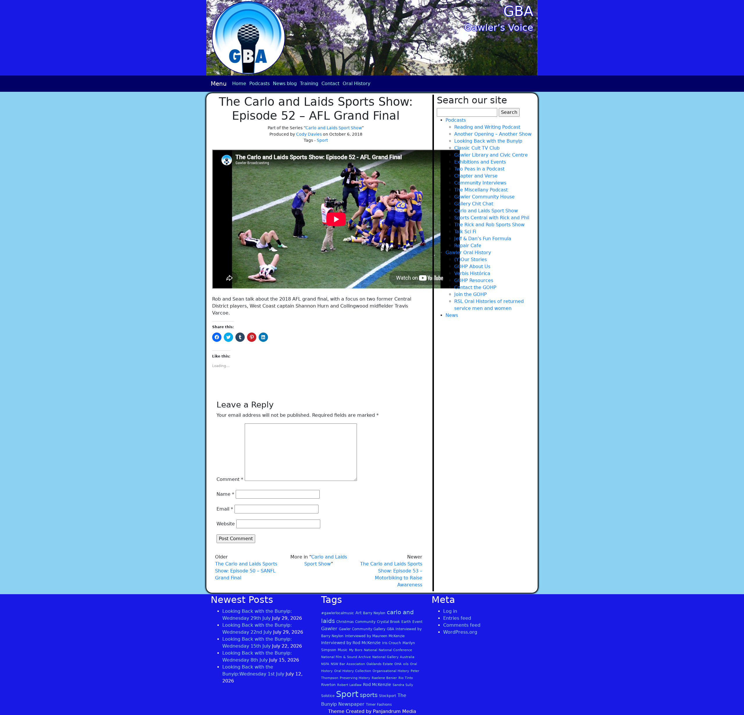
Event (417, 622)
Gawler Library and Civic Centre (491, 155)
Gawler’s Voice (498, 27)
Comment (230, 479)
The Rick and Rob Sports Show (489, 224)
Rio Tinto (405, 678)
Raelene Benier (384, 678)
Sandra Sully (403, 685)
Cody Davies (309, 134)
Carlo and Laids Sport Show (333, 127)
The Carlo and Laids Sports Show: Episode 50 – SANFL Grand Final (246, 571)
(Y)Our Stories (470, 259)
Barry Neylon (374, 613)
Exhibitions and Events (480, 162)
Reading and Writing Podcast (487, 127)
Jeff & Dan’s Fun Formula (482, 238)
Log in (450, 611)
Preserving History (355, 678)
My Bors (355, 650)
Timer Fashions (379, 705)
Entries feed (457, 618)
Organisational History (391, 671)
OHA (398, 664)
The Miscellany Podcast (481, 190)
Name (225, 494)
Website (226, 524)
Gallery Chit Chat (473, 203)
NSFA (325, 664)
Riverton (328, 685)
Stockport (387, 696)
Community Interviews (480, 183)
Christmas (345, 622)
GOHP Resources (473, 280)
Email (225, 509)
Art (358, 612)
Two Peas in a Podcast (479, 169)
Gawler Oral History (468, 252)
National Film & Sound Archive (346, 657)
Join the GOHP (470, 294)
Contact (330, 83)
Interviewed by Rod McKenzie (351, 642)
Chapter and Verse (476, 176)
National (370, 650)
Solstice (328, 696)
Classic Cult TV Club (477, 148)
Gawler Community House (484, 197)
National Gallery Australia (393, 657)
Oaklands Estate (379, 664)
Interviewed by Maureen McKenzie (375, 636)
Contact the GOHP (475, 287)
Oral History (356, 83)
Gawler (329, 628)
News (452, 315)
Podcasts (259, 83)
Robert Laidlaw (349, 685)
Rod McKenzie (377, 684)
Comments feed (461, 625)
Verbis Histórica (472, 273)
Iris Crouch (391, 643)
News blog (285, 83)
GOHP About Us (472, 266)
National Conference (395, 650)
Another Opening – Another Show (493, 134)
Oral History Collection (352, 671)
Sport (322, 140)
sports (369, 694)
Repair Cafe (467, 245)
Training (309, 83)
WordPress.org (460, 632)
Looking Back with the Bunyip (488, 141)
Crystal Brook (388, 622)
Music (343, 650)
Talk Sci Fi (465, 231)
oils (406, 664)
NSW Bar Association (348, 664)
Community (365, 622)
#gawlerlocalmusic (337, 613)
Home (239, 83)
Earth (406, 622)
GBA (518, 11)
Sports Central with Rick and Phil (491, 217)
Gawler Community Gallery (362, 629)
